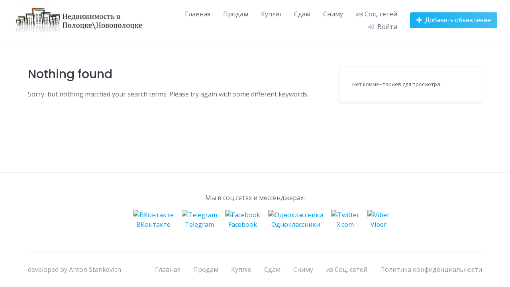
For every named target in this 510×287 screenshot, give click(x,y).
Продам (235, 14)
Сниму (333, 14)
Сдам (302, 14)
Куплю (271, 14)
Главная (197, 14)
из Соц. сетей (376, 14)
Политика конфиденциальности (431, 269)
